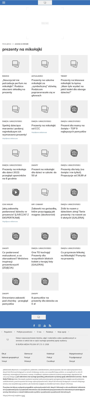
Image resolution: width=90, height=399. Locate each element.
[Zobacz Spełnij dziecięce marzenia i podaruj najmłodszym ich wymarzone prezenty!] (15, 109)
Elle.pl (4, 354)
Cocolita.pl (50, 361)
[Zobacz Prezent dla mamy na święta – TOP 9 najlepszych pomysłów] (74, 109)
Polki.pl (49, 357)
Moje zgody (62, 332)
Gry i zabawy (37, 204)
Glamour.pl (28, 354)
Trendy (64, 76)
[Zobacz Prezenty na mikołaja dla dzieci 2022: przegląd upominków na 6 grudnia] (15, 153)
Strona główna (6, 44)
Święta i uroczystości (12, 121)
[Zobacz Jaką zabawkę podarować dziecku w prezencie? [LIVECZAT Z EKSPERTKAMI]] (15, 192)
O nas (39, 332)
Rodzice (5, 76)
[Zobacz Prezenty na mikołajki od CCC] (45, 109)
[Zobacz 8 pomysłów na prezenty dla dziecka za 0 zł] (45, 282)
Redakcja (49, 332)
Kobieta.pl (50, 354)
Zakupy (35, 165)
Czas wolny (7, 204)
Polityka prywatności (24, 332)
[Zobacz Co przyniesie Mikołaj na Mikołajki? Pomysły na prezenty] (74, 236)
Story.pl (72, 361)
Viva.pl (4, 361)
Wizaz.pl (27, 361)
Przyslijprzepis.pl (75, 357)
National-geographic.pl (10, 357)
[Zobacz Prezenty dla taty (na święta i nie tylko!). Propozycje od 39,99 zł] (74, 153)
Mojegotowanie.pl (75, 354)
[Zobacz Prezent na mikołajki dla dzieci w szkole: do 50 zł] (45, 153)
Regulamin (8, 332)
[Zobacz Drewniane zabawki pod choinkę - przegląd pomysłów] (15, 282)
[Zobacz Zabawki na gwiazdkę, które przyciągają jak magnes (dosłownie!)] (45, 192)
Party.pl (27, 357)
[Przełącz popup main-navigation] (3, 2)
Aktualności (37, 76)
